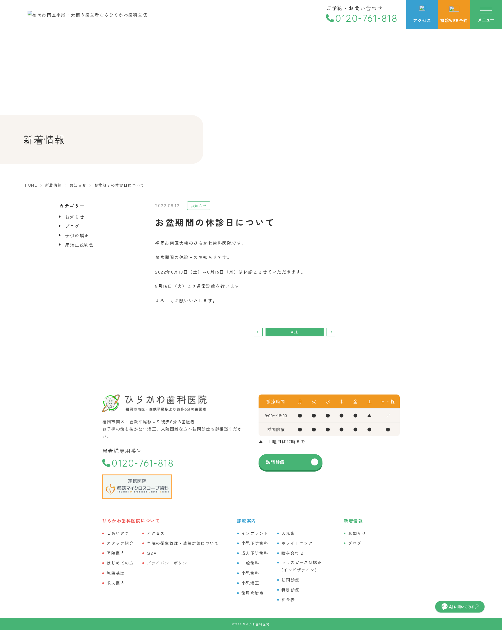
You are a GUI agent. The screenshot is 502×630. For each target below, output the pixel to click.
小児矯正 (250, 583)
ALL (295, 332)
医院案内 (116, 553)
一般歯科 (250, 563)
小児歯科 (250, 573)
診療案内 (246, 520)
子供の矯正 (77, 235)
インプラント (254, 533)
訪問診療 (275, 462)
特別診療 (291, 589)
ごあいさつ (118, 533)
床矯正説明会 (79, 245)
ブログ (72, 226)
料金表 (288, 599)
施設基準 (116, 573)
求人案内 (116, 583)
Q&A (152, 553)
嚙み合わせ (293, 553)
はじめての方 (120, 563)
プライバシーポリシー (169, 563)
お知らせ (74, 217)
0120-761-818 (366, 18)
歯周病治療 (252, 593)
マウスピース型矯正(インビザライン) (302, 565)
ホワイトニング (297, 543)
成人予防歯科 (254, 553)
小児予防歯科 (254, 543)
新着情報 (353, 520)
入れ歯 (288, 533)
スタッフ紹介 (120, 543)
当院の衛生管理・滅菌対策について (183, 543)
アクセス (156, 533)
